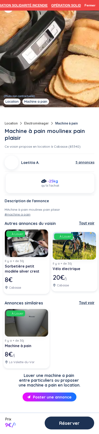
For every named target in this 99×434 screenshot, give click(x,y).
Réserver (69, 423)
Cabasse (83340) (67, 146)
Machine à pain (66, 123)
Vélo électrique (66, 268)
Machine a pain (35, 102)
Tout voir (86, 223)
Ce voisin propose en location (27, 146)
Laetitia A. (30, 162)
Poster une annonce (52, 397)
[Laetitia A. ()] (11, 162)
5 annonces (85, 162)
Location (11, 123)
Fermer (89, 5)
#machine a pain (17, 214)
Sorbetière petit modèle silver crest (22, 269)
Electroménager (36, 123)
